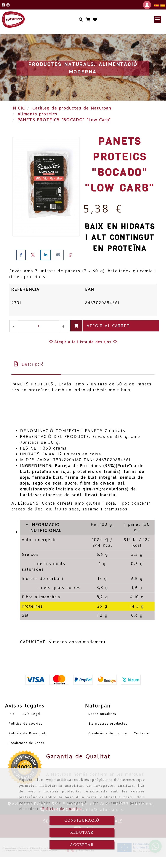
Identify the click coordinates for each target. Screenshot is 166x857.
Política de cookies (62, 808)
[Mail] (59, 254)
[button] (157, 19)
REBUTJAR (82, 832)
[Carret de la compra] (88, 19)
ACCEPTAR (82, 845)
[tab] (36, 364)
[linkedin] (46, 254)
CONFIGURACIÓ (81, 820)
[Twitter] (34, 254)
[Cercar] (80, 19)
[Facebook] (3, 5)
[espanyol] (156, 5)
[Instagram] (8, 5)
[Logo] (95, 19)
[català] (162, 5)
